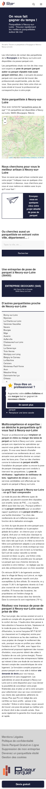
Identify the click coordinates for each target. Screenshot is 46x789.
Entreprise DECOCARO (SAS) (23, 286)
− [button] (5, 122)
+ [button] (5, 118)
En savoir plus (26, 404)
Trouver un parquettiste (16, 44)
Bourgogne (30, 44)
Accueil (4, 44)
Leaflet (11, 157)
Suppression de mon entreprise (21, 749)
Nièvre (38, 44)
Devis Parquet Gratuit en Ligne (20, 745)
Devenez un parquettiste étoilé (20, 753)
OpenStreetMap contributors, (29, 157)
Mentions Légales (12, 737)
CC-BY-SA (41, 157)
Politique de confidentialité (17, 741)
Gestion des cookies (14, 757)
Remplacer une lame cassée (21, 412)
